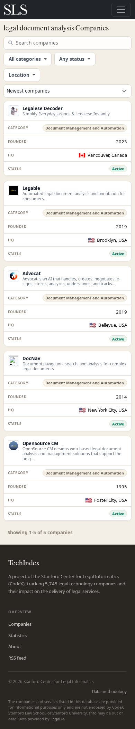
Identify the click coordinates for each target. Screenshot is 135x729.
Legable (31, 188)
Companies (20, 624)
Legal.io (58, 718)
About (14, 646)
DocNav (31, 358)
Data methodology (109, 691)
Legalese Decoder (42, 108)
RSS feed (17, 658)
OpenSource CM (40, 443)
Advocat (31, 273)
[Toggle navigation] (121, 10)
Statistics (17, 635)
